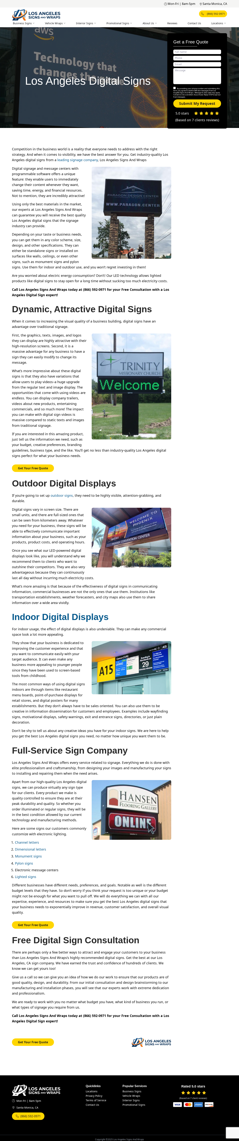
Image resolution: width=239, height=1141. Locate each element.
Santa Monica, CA (215, 4)
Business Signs (22, 23)
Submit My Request (197, 103)
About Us (148, 23)
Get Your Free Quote (33, 468)
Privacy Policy (94, 1096)
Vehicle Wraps (54, 23)
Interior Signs (84, 23)
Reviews (172, 23)
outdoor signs (62, 495)
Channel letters (27, 842)
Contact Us (194, 23)
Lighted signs (25, 876)
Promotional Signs (117, 23)
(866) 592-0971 (216, 13)
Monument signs (28, 856)
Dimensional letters (30, 849)
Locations (217, 23)
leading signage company (77, 160)
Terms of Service (96, 1100)
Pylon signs (24, 863)
